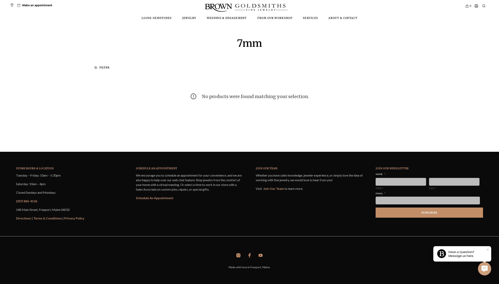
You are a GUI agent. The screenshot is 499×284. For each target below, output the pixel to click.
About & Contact (342, 18)
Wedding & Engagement (227, 18)
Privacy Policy (74, 218)
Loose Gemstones (157, 18)
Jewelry (189, 18)
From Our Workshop (274, 18)
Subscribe (429, 212)
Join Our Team (273, 188)
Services (310, 18)
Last (432, 188)
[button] (468, 6)
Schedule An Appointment (154, 198)
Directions (23, 218)
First (379, 188)
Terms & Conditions (47, 218)
